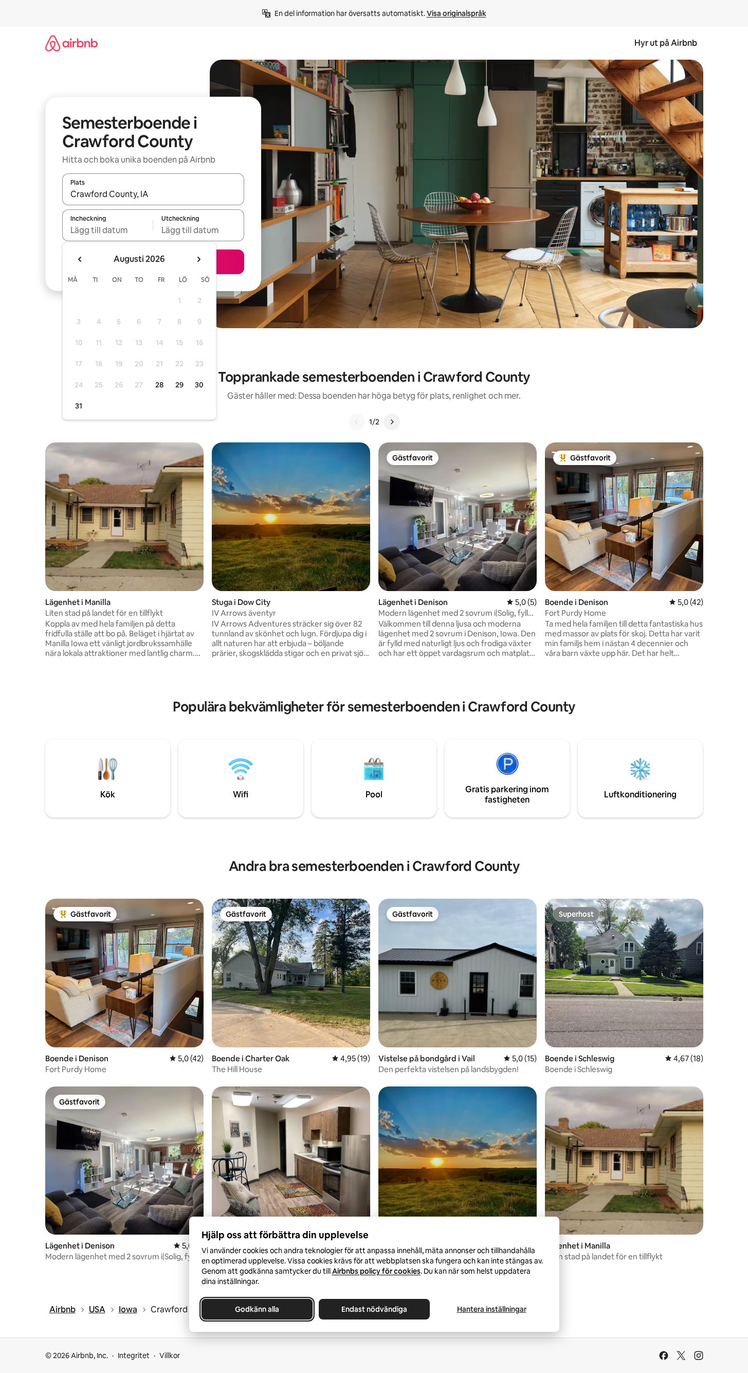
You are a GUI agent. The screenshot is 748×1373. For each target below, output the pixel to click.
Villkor (169, 1355)
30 (199, 384)
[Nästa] (392, 422)
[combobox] (153, 194)
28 (159, 384)
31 (78, 406)
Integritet (134, 1355)
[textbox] (107, 230)
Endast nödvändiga (374, 1309)
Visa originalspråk (456, 13)
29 (179, 384)
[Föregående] (357, 422)
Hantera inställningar (491, 1309)
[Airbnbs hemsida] (71, 43)
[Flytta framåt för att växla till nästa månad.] (198, 259)
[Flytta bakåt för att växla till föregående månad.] (80, 259)
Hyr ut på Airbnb (665, 43)
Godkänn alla (257, 1309)
